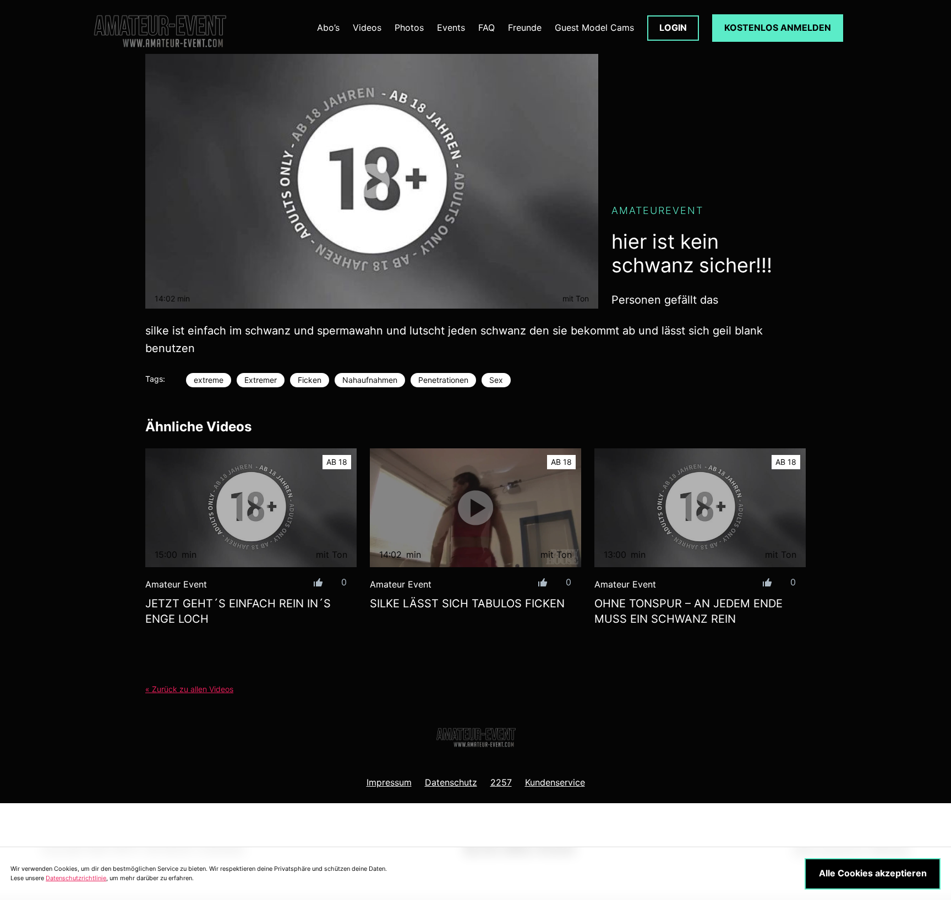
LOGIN (673, 27)
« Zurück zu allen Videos (189, 689)
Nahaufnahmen (369, 380)
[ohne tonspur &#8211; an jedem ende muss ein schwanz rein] (700, 507)
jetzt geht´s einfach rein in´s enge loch (238, 611)
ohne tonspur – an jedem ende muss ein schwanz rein (688, 611)
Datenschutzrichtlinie (76, 878)
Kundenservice (555, 782)
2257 (501, 782)
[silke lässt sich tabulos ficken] (475, 507)
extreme (208, 380)
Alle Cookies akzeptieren (873, 873)
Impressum (389, 782)
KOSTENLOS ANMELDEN (777, 27)
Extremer (260, 380)
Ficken (309, 380)
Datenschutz (451, 782)
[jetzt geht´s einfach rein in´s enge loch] (251, 507)
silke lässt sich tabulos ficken (467, 603)
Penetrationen (443, 380)
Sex (496, 380)
